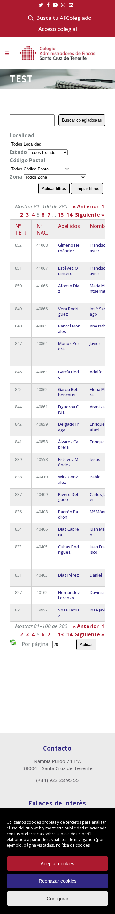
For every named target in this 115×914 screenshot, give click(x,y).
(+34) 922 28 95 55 (57, 780)
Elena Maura (100, 392)
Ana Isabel (100, 326)
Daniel (96, 575)
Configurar (57, 898)
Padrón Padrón (68, 514)
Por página (35, 644)
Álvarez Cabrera (68, 444)
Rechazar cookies (58, 881)
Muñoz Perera (68, 346)
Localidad (22, 135)
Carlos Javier (99, 497)
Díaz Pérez (68, 575)
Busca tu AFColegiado (64, 18)
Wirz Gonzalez (68, 479)
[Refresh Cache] (13, 643)
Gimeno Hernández (69, 247)
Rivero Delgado (68, 497)
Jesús (95, 459)
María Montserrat (98, 288)
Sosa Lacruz (68, 612)
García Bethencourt (68, 392)
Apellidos (69, 225)
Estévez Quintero (68, 270)
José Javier (100, 610)
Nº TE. (21, 229)
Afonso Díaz (68, 288)
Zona (16, 176)
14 (69, 214)
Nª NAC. (42, 229)
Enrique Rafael (99, 426)
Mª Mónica (100, 511)
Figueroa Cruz (68, 409)
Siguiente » (89, 214)
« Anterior (86, 206)
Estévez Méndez (68, 462)
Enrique (97, 442)
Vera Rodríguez (68, 311)
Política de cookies (73, 845)
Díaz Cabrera (68, 531)
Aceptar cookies (57, 863)
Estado (18, 151)
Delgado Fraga (68, 426)
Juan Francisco (99, 549)
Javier (95, 343)
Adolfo (96, 372)
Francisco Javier (100, 247)
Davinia (97, 592)
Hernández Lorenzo (69, 595)
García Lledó (68, 374)
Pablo (95, 477)
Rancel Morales (69, 328)
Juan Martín (99, 531)
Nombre (100, 225)
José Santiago (99, 311)
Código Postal (27, 160)
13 (61, 214)
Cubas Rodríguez (68, 549)
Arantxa (97, 406)
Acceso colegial (57, 29)
